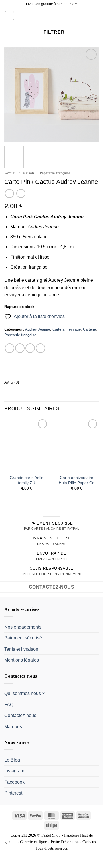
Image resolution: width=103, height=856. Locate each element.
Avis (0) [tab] (11, 382)
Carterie (89, 329)
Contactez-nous (20, 715)
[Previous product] (20, 193)
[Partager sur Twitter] (30, 348)
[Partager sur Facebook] (20, 348)
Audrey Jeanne (37, 329)
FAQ (8, 704)
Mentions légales (21, 660)
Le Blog (12, 760)
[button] (9, 15)
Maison (28, 173)
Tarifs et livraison (21, 649)
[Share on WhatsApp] (9, 348)
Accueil (10, 173)
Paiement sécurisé (23, 637)
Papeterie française (55, 173)
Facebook (14, 782)
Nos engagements (22, 627)
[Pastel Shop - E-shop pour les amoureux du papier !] (51, 16)
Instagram (14, 770)
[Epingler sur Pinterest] (40, 348)
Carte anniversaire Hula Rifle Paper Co (76, 480)
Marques (13, 726)
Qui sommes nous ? (24, 693)
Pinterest (13, 793)
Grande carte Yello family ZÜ (26, 480)
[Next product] (9, 193)
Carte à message (66, 329)
